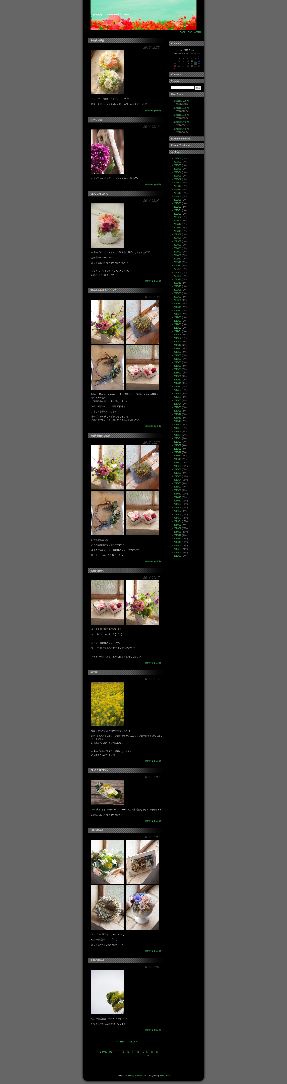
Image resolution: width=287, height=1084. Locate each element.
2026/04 (177, 172)
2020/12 (177, 279)
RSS (190, 32)
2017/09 (177, 390)
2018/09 (177, 352)
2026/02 (177, 179)
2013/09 (177, 545)
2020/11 (177, 283)
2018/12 (177, 345)
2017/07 (177, 393)
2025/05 (177, 207)
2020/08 (177, 290)
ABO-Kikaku (165, 1075)
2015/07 (177, 469)
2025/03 (177, 214)
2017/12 (177, 379)
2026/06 (177, 165)
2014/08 (177, 507)
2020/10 (177, 286)
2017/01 (177, 411)
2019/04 (177, 331)
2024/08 (177, 238)
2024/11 (177, 227)
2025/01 (177, 220)
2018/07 (177, 359)
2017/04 (177, 404)
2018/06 (177, 362)
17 (147, 1052)
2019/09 (177, 314)
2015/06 (177, 473)
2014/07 (177, 511)
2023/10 (177, 265)
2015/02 (177, 486)
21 (152, 1055)
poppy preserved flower (111, 14)
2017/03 (177, 407)
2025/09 (177, 196)
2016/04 (177, 438)
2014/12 (177, 493)
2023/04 (177, 269)
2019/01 (177, 341)
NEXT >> (133, 1041)
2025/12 (177, 186)
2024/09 (177, 234)
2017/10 (177, 386)
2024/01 (177, 255)
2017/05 (177, 400)
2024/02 (177, 251)
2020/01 (177, 300)
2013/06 (177, 556)
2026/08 (177, 158)
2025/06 (177, 203)
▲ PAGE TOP (106, 1052)
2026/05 (177, 169)
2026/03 (177, 176)
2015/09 (177, 462)
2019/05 (177, 328)
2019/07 (177, 321)
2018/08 (177, 355)
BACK (183, 32)
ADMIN (197, 32)
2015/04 (177, 480)
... (118, 1052)
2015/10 (177, 459)
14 (133, 1052)
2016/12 (177, 414)
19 (157, 1052)
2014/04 (177, 521)
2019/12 (177, 303)
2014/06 (177, 514)
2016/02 (177, 445)
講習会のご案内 (181, 100)
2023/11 (177, 262)
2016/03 (177, 442)
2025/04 (177, 210)
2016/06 (177, 431)
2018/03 (177, 369)
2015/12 (177, 452)
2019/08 (177, 317)
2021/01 (177, 276)
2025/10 (177, 193)
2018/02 (177, 372)
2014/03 (177, 525)
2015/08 (177, 466)
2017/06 (177, 397)
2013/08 (177, 549)
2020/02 (177, 297)
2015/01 (177, 490)
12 (123, 1052)
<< (181, 50)
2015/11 (177, 455)
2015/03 (177, 483)
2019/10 (177, 310)
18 (152, 1052)
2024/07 (177, 241)
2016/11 (177, 418)
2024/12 (177, 224)
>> (192, 50)
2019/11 (177, 307)
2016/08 (177, 428)
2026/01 (177, 182)
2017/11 (177, 383)
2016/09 (177, 424)
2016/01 (177, 449)
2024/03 (177, 248)
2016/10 (177, 421)
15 (138, 1052)
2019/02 (177, 338)
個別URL (149, 110)
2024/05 (177, 245)
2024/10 (177, 231)
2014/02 (177, 528)
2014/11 (177, 497)
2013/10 (177, 542)
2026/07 (177, 162)
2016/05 (177, 435)
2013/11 (177, 538)
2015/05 (177, 476)
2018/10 (177, 348)
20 (147, 1055)
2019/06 (177, 324)
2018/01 (177, 376)
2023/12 (177, 258)
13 (128, 1052)
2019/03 (177, 334)
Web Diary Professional (135, 1075)
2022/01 (177, 272)
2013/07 (177, 552)
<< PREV (120, 1041)
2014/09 (177, 504)
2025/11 (177, 189)
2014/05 (177, 518)
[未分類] (157, 110)
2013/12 (177, 535)
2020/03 (177, 293)
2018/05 (177, 366)
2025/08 (177, 200)
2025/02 (177, 217)
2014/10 (177, 500)
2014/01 (177, 532)
